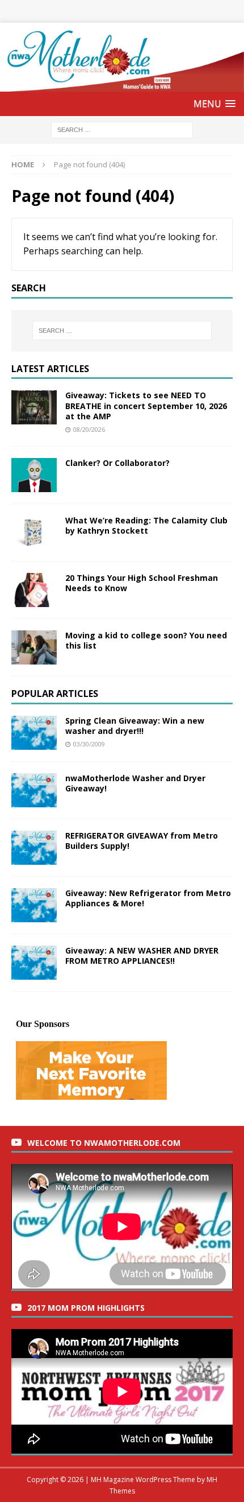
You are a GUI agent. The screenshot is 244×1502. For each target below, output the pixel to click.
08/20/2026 (89, 429)
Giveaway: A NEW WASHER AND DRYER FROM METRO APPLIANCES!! (141, 955)
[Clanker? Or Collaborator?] (34, 475)
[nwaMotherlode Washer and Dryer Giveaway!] (34, 790)
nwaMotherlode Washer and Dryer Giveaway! (135, 783)
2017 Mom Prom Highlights (86, 1307)
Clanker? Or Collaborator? (117, 462)
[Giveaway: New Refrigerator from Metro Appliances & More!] (34, 905)
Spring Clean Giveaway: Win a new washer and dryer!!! (134, 725)
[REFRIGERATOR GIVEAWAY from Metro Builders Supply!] (34, 848)
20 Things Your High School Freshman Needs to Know (141, 582)
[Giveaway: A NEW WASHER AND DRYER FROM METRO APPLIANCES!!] (34, 963)
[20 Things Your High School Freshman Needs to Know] (34, 590)
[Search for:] (122, 129)
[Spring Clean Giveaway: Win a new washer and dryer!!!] (34, 733)
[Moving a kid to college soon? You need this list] (34, 647)
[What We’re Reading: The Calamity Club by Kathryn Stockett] (34, 532)
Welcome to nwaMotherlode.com (103, 1142)
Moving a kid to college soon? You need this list (146, 640)
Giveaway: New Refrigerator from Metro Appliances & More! (148, 898)
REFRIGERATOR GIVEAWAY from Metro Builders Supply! (141, 840)
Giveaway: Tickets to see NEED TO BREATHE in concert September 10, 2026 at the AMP (146, 405)
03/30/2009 (89, 744)
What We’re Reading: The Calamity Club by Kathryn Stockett (146, 525)
